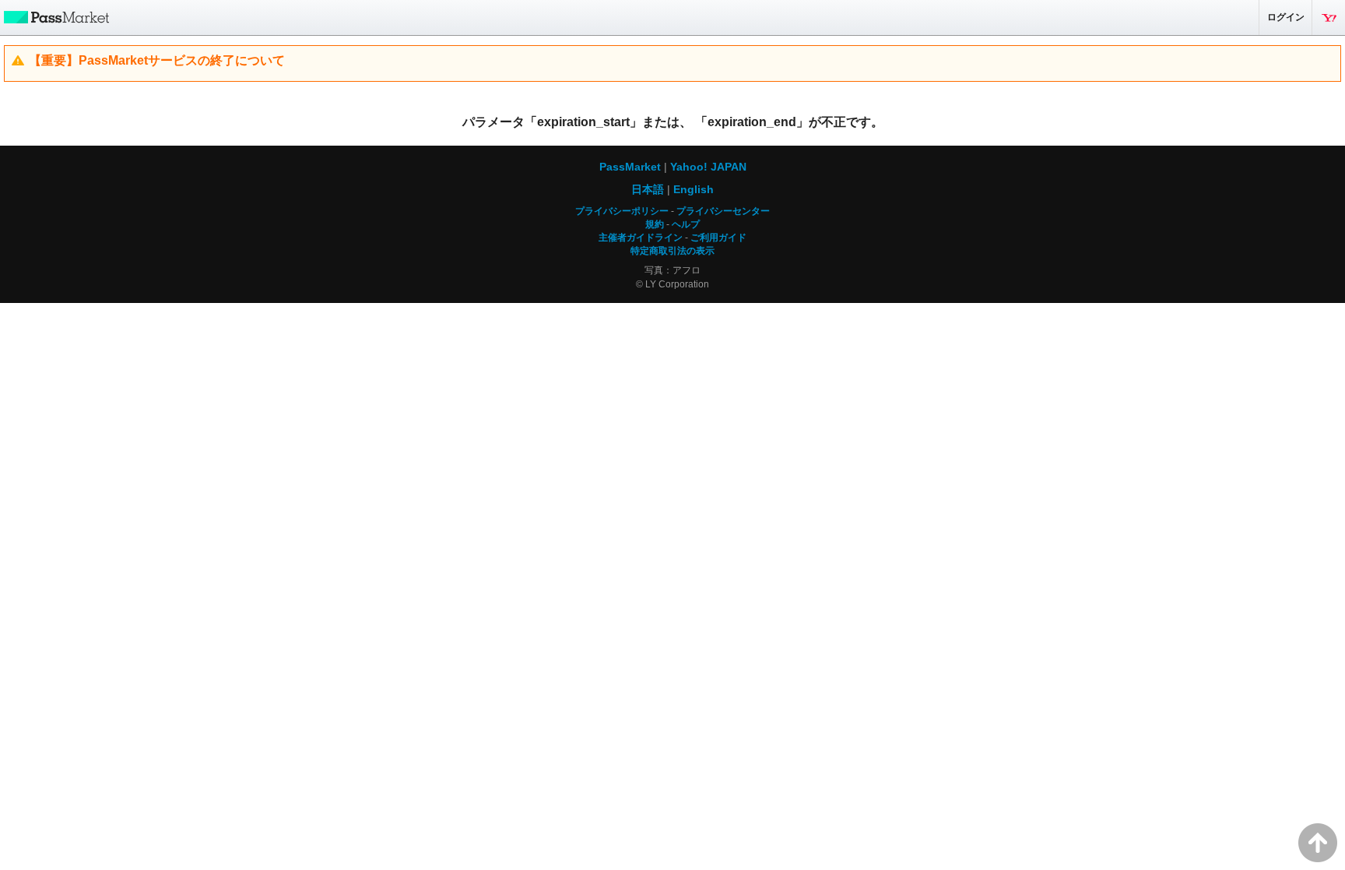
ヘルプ (686, 224)
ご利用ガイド (718, 237)
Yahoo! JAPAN (1328, 17)
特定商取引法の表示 (672, 250)
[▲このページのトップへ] (1317, 842)
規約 (654, 224)
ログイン (1286, 17)
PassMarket (54, 16)
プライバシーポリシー (622, 211)
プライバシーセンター (723, 211)
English (693, 189)
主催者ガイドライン (641, 237)
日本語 (647, 189)
